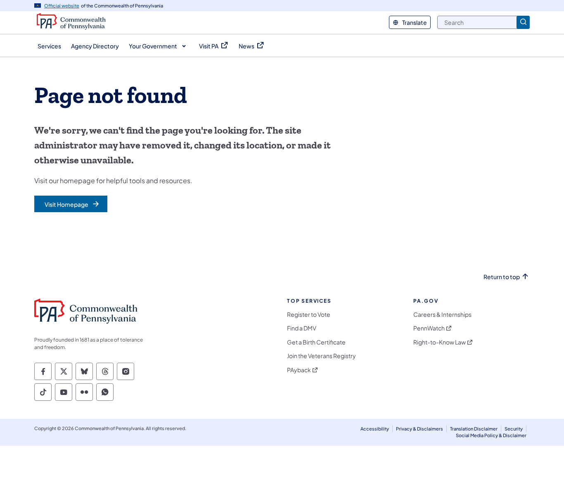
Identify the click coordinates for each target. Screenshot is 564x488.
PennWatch (429, 328)
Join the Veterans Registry (321, 355)
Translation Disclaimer (474, 428)
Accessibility (374, 428)
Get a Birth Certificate (316, 342)
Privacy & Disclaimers (419, 428)
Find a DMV (301, 328)
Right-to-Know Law (439, 342)
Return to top (501, 276)
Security (514, 428)
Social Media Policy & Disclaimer (491, 435)
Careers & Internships (442, 314)
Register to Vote (308, 314)
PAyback (299, 369)
